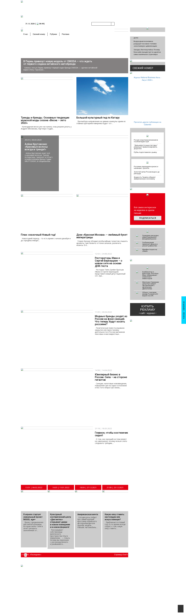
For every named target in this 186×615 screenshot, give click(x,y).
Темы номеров (140, 572)
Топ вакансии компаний (92, 583)
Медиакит (138, 570)
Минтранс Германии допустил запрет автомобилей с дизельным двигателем (150, 285)
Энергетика (111, 582)
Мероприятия (90, 568)
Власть (109, 572)
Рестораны (111, 599)
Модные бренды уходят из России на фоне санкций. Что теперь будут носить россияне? (111, 320)
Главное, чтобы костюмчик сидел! (111, 434)
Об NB (128, 570)
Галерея (87, 575)
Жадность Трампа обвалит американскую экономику (145, 178)
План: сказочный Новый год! (38, 234)
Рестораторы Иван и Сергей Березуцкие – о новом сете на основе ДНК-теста (108, 261)
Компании (73, 576)
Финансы (110, 575)
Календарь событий (91, 572)
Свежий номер (39, 34)
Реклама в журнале (142, 577)
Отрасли (72, 583)
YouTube (49, 576)
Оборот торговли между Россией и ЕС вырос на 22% (150, 294)
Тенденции (111, 585)
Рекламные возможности (144, 580)
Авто (109, 592)
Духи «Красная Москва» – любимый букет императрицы (102, 236)
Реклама (65, 34)
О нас (25, 34)
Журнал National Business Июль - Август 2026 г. (147, 78)
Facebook (26, 576)
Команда (129, 572)
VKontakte (38, 576)
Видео (109, 606)
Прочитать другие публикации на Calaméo (147, 123)
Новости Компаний (91, 570)
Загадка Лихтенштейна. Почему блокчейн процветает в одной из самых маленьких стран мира (147, 51)
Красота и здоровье (114, 597)
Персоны (88, 587)
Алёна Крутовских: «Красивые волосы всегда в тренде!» (36, 147)
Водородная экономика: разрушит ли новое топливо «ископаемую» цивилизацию (145, 43)
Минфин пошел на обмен (149, 250)
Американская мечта (87, 514)
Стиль (109, 601)
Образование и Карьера (94, 578)
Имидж (109, 594)
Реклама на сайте (141, 575)
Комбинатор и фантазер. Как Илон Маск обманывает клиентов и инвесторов (150, 275)
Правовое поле (112, 580)
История (72, 578)
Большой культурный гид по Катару (98, 117)
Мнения (87, 589)
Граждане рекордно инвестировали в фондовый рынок (150, 237)
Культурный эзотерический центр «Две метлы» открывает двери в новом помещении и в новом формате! (60, 520)
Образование (89, 581)
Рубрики (53, 34)
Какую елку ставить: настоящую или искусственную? (115, 517)
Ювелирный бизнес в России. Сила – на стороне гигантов (111, 377)
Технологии (111, 587)
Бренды (72, 581)
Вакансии (129, 575)
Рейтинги (73, 587)
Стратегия (110, 589)
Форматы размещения (143, 585)
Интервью (87, 592)
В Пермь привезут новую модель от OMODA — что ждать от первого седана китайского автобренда (57, 62)
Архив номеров (74, 572)
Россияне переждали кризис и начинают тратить (146, 167)
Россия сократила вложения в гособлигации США (146, 141)
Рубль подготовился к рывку (145, 152)
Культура (110, 604)
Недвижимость (112, 577)
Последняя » (36, 555)
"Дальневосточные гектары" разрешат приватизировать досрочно (146, 147)
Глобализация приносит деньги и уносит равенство (150, 244)
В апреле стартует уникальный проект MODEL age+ (33, 517)
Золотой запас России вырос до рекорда (147, 173)
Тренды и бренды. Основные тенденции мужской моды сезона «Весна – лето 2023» (45, 120)
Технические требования (144, 582)
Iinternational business (115, 570)
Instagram (62, 576)
